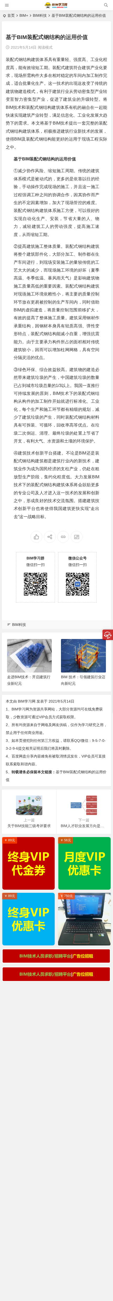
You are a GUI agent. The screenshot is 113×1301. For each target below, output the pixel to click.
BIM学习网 (26, 701)
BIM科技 (40, 15)
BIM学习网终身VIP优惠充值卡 (29, 940)
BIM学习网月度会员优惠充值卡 (86, 884)
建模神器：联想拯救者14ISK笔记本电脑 (86, 940)
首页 (11, 15)
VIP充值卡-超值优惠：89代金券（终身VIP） (30, 884)
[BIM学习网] (56, 7)
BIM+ (23, 15)
